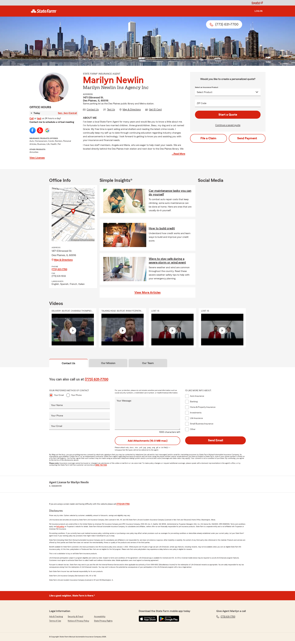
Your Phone (76, 395)
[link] (44, 11)
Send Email (215, 440)
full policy (60, 526)
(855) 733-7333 (101, 465)
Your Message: (124, 401)
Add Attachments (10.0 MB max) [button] (147, 440)
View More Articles (147, 292)
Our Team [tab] (148, 363)
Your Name (57, 405)
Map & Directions (63, 260)
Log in (258, 11)
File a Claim (208, 138)
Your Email (59, 395)
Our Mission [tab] (108, 363)
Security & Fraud (75, 616)
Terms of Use (55, 621)
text (39, 118)
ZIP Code (201, 103)
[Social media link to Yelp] (40, 130)
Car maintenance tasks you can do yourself (170, 192)
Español (256, 3)
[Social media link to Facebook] (33, 130)
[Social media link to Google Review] (47, 130)
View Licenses (37, 157)
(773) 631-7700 (59, 269)
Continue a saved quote (227, 125)
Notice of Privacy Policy (78, 621)
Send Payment (247, 138)
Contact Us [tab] (68, 363)
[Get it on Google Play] (169, 619)
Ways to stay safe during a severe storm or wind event (167, 260)
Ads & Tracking (56, 616)
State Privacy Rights (103, 621)
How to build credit (162, 228)
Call (32, 118)
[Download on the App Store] (148, 619)
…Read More (178, 153)
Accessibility (99, 616)
